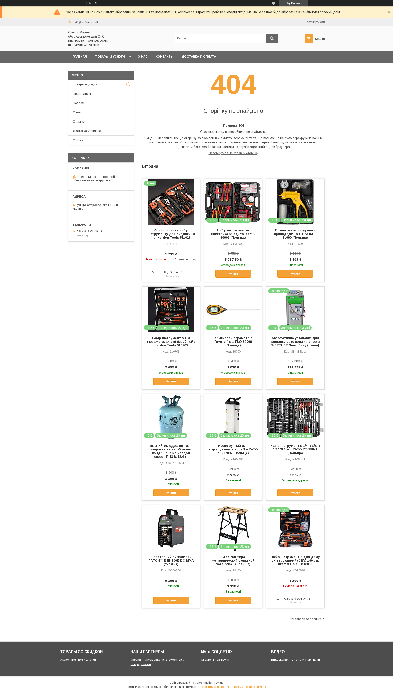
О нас (143, 56)
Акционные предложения (78, 659)
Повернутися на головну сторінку (233, 153)
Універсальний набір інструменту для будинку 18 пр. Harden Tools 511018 (171, 233)
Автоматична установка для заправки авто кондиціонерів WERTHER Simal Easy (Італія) (295, 341)
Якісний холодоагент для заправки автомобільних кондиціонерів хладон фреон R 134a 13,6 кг (171, 451)
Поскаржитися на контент (214, 686)
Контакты (165, 56)
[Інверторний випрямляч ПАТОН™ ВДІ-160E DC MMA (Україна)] (171, 528)
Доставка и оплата (199, 56)
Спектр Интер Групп (215, 659)
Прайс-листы (82, 93)
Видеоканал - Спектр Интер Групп (295, 659)
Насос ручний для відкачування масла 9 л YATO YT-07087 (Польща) (233, 449)
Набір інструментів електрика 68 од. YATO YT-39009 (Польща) (233, 233)
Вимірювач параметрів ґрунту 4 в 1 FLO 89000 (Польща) (233, 341)
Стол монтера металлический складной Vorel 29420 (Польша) (233, 560)
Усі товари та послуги (305, 619)
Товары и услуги (110, 56)
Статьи (78, 140)
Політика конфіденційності (250, 686)
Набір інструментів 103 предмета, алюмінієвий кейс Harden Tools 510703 (171, 341)
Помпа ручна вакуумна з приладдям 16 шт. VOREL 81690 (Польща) (295, 233)
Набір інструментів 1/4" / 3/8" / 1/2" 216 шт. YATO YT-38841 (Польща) (295, 449)
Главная (79, 56)
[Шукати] (272, 38)
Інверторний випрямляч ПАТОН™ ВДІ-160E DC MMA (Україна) (171, 560)
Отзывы (79, 121)
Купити (233, 273)
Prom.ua (218, 682)
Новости (79, 103)
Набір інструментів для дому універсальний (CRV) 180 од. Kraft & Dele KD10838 (295, 560)
